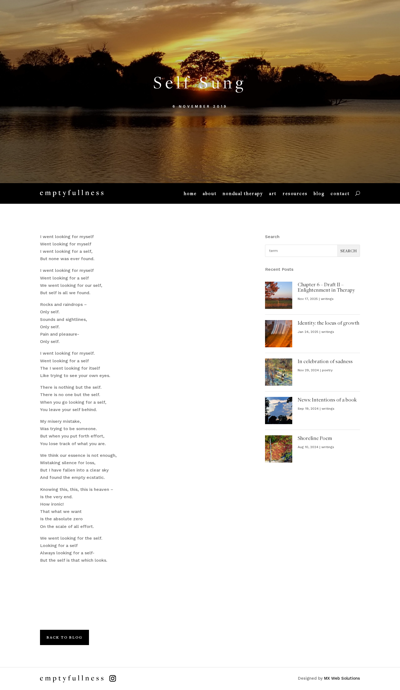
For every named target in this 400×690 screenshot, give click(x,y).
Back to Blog (64, 637)
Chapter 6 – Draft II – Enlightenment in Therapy (326, 287)
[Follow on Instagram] (112, 678)
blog (319, 193)
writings (327, 299)
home (190, 193)
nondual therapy (243, 193)
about (210, 193)
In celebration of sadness (325, 361)
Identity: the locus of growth (328, 323)
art (273, 193)
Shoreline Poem (315, 438)
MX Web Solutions (342, 678)
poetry (327, 370)
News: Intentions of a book (327, 399)
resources (295, 193)
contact (340, 193)
